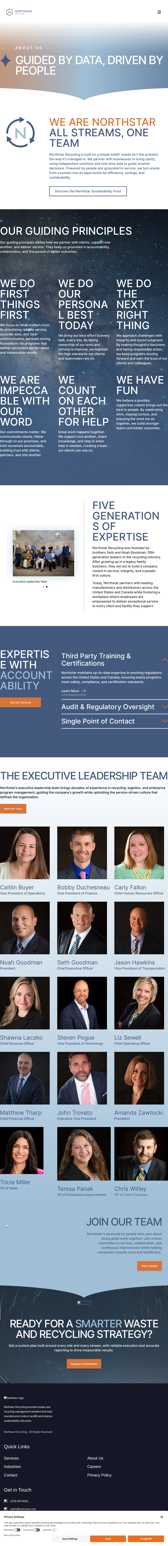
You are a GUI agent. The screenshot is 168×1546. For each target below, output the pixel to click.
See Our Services (20, 702)
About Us (95, 1458)
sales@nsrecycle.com (23, 1509)
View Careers (149, 1266)
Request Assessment (84, 1363)
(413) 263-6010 (19, 1501)
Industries (12, 1466)
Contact (10, 1475)
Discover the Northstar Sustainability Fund (88, 191)
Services (11, 1458)
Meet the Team (13, 808)
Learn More (70, 691)
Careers (94, 1466)
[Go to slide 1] (43, 587)
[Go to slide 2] (47, 587)
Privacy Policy (99, 1475)
